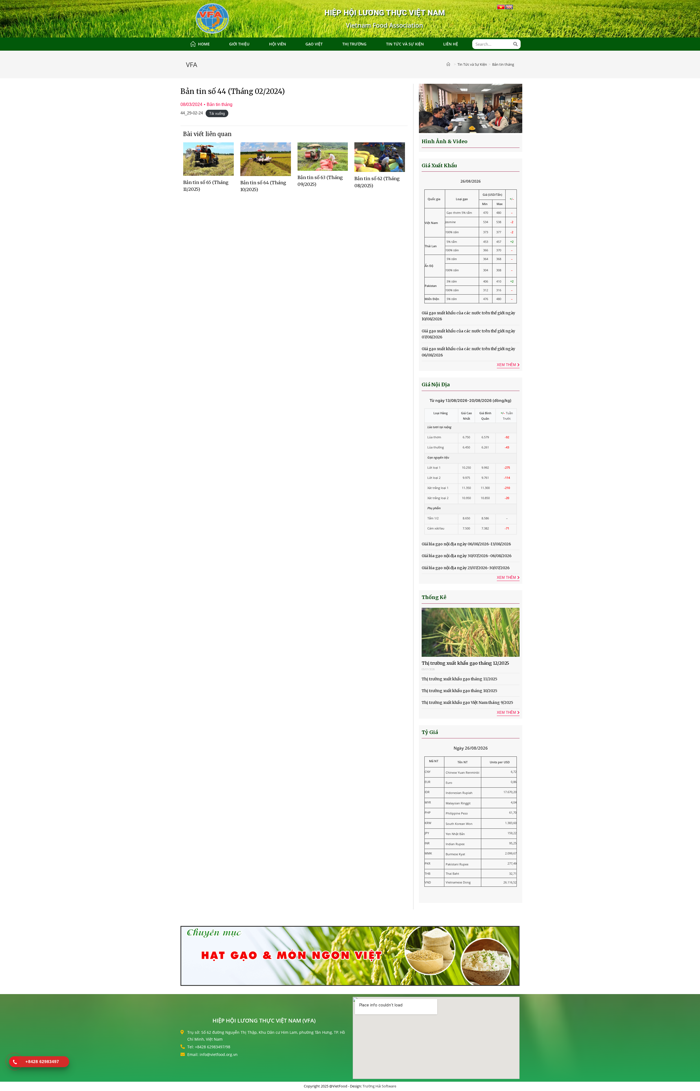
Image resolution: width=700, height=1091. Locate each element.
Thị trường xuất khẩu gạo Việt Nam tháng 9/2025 (467, 702)
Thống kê (434, 597)
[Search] (516, 44)
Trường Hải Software (379, 1086)
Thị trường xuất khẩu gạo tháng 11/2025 (459, 679)
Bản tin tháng (219, 104)
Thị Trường (354, 44)
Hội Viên (277, 44)
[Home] (449, 64)
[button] (425, 108)
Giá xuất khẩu (439, 165)
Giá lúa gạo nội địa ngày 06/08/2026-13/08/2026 (466, 544)
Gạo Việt (314, 44)
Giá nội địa (436, 384)
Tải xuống (217, 113)
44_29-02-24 (191, 113)
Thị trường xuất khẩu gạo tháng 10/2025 (459, 690)
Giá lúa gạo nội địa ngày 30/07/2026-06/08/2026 (467, 555)
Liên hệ (450, 44)
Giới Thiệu (239, 44)
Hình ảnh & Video (444, 141)
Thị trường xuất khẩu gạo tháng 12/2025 (465, 663)
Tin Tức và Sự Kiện (405, 44)
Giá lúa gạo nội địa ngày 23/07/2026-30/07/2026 (466, 567)
